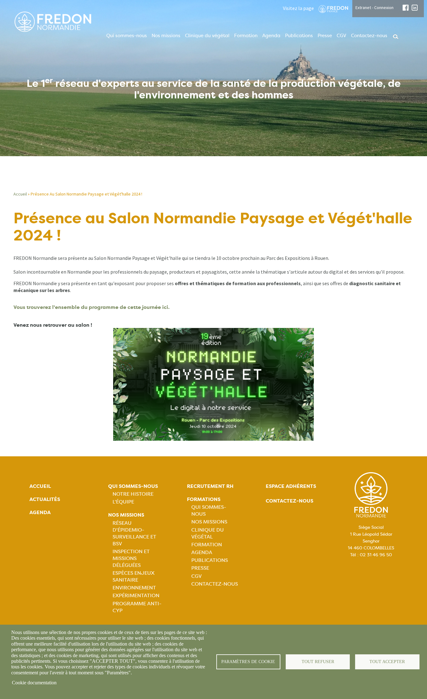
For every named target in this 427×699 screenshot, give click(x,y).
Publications (299, 35)
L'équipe (123, 501)
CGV (341, 35)
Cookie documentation (34, 682)
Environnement (134, 587)
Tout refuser (318, 661)
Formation (246, 35)
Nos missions (166, 35)
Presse (325, 35)
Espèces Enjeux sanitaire (133, 576)
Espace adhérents (291, 486)
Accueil (20, 194)
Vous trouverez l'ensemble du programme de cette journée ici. (91, 307)
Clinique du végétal (207, 35)
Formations (203, 499)
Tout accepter (387, 661)
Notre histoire (133, 494)
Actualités (44, 499)
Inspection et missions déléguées (131, 558)
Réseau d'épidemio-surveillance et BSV (134, 533)
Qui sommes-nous (126, 35)
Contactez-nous (369, 35)
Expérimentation (136, 595)
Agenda (271, 35)
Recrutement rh (210, 486)
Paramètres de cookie (248, 661)
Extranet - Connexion (374, 7)
